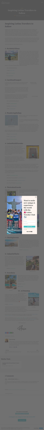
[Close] (36, 197)
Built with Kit (29, 231)
